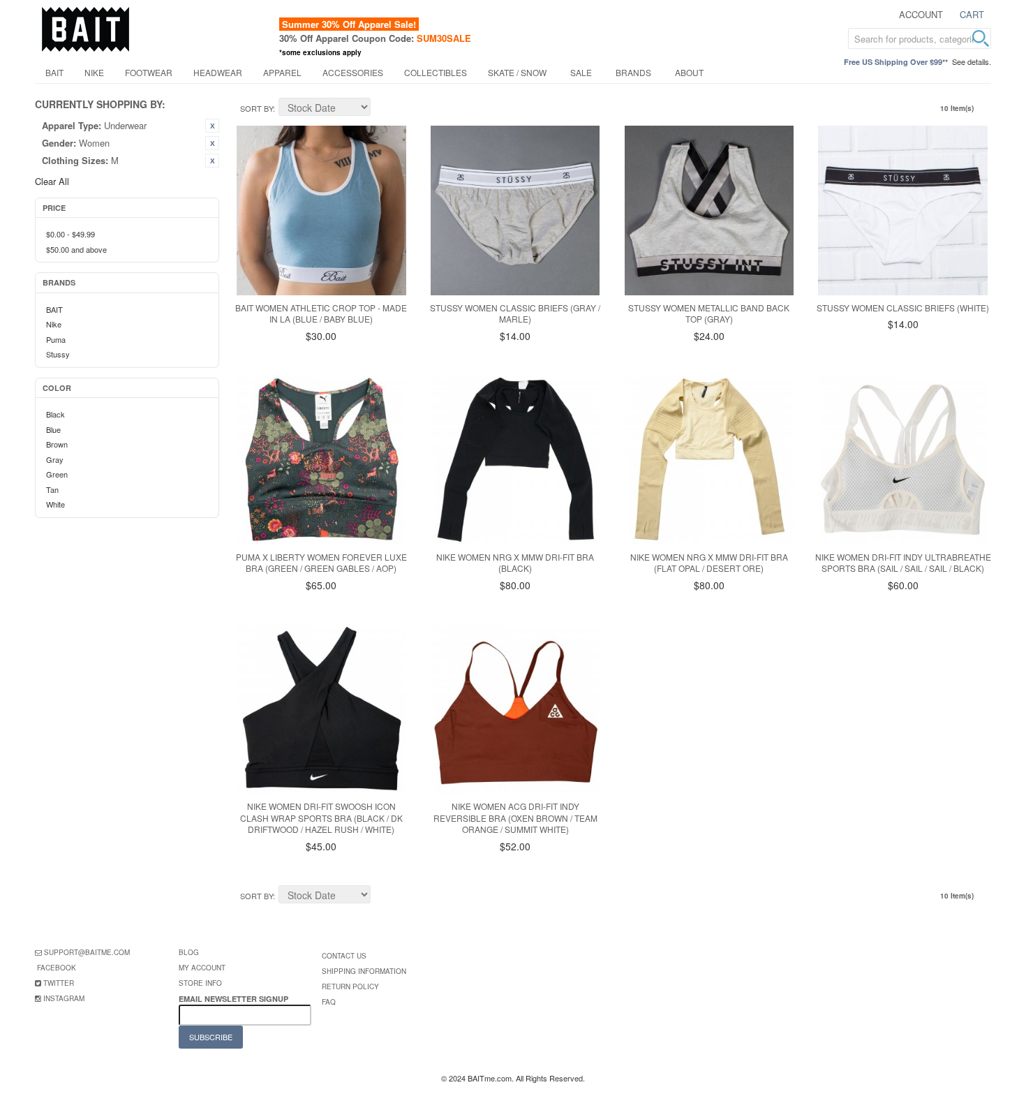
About (689, 72)
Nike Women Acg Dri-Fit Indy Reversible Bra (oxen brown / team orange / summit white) (515, 818)
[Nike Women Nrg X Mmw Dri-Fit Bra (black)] (515, 459)
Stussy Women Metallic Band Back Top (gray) (708, 313)
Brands (633, 72)
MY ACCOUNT (202, 968)
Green (57, 474)
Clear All (52, 181)
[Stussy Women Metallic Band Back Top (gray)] (709, 210)
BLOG (189, 952)
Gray (55, 459)
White (55, 504)
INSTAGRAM (63, 998)
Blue (53, 429)
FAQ (329, 1002)
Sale (581, 72)
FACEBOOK (56, 968)
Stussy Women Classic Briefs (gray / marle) (515, 313)
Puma (56, 339)
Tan (52, 489)
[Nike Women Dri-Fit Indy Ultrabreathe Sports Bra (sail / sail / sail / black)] (903, 459)
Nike (94, 72)
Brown (57, 444)
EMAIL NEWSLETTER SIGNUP (234, 998)
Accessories (352, 72)
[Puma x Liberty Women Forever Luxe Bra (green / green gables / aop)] (321, 459)
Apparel (282, 72)
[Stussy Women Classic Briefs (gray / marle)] (515, 210)
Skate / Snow (517, 72)
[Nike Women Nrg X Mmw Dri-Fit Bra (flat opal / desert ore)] (709, 459)
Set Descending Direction (383, 108)
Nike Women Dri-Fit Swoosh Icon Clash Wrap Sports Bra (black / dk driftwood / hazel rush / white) (321, 818)
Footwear (148, 72)
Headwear (217, 72)
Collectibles (435, 72)
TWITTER (58, 983)
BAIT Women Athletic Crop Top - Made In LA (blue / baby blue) (321, 313)
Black (55, 414)
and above (76, 249)
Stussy (58, 354)
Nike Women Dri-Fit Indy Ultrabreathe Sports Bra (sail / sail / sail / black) (903, 563)
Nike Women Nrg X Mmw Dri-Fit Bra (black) (515, 563)
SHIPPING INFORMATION (364, 971)
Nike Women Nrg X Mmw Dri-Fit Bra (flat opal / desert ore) (709, 563)
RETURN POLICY (350, 986)
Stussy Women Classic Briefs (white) (903, 307)
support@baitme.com (87, 952)
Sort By (256, 108)
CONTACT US (344, 956)
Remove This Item (212, 126)
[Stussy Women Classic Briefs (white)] (903, 210)
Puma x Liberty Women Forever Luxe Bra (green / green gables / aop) (321, 563)
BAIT (54, 72)
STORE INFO (200, 983)
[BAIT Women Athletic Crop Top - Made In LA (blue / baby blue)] (321, 210)
